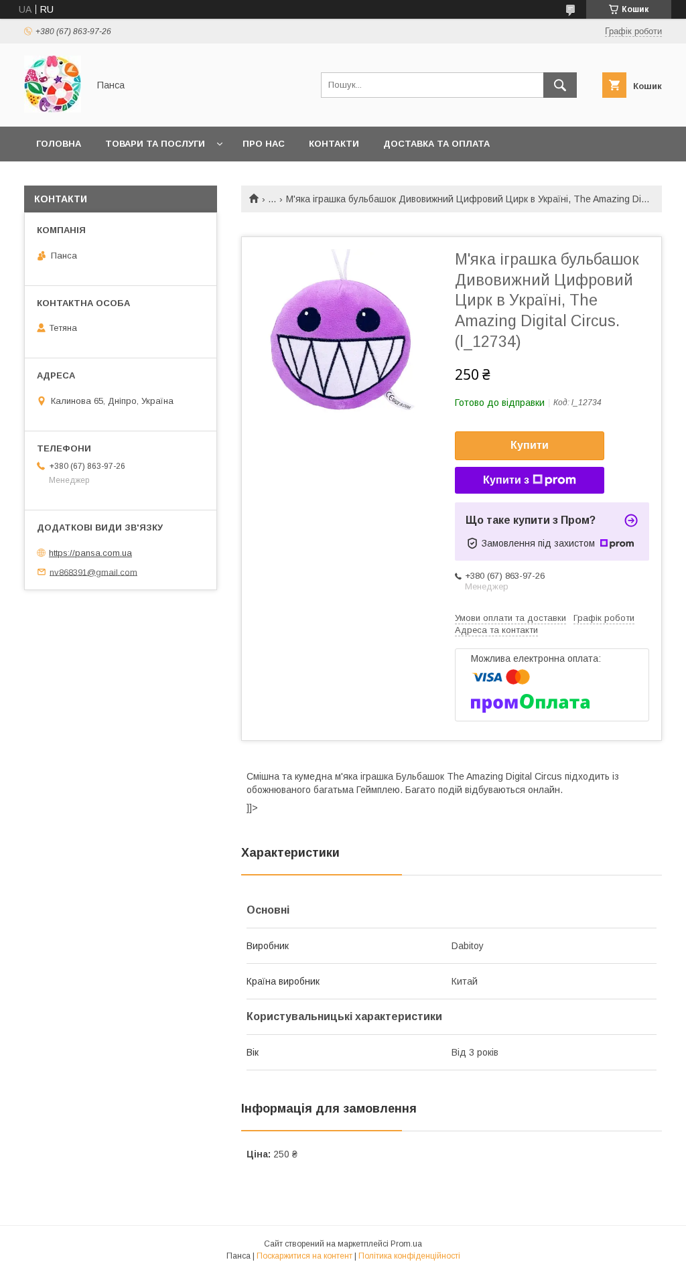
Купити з (506, 480)
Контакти (334, 144)
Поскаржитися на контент (304, 1256)
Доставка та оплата (436, 144)
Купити (529, 445)
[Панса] (52, 109)
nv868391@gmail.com (93, 572)
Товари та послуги (155, 144)
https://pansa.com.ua (90, 553)
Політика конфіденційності (409, 1256)
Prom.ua (406, 1244)
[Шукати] (560, 85)
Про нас (264, 144)
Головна (58, 144)
